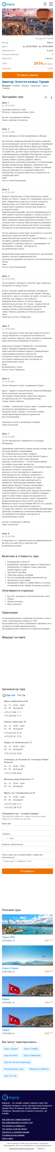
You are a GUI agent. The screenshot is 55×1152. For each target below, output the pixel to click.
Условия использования (13, 1135)
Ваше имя (6, 823)
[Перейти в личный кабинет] (44, 4)
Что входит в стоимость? (13, 1126)
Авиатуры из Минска (39, 1069)
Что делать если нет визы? (14, 1129)
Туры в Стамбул (31, 1049)
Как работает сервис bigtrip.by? (16, 1119)
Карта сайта (7, 1138)
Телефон (6, 834)
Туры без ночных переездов (17, 1062)
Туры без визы (11, 1055)
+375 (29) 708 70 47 (12, 807)
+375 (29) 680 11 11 (12, 716)
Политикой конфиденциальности (21, 1149)
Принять (41, 1149)
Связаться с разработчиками (15, 1132)
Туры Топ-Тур (10, 1076)
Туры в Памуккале (32, 1055)
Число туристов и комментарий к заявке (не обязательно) (22, 856)
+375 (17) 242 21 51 (12, 804)
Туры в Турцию (11, 1049)
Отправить (27, 871)
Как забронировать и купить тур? (17, 1122)
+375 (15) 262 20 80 (12, 753)
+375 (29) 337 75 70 (12, 736)
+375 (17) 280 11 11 (12, 712)
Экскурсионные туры (13, 1069)
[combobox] (5, 838)
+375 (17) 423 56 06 (12, 773)
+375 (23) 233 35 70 (12, 733)
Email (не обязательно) (12, 844)
